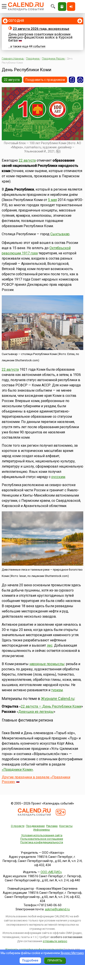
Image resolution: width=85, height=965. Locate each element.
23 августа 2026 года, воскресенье (41, 29)
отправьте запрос (55, 941)
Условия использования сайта (41, 835)
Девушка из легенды (36, 712)
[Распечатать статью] (80, 80)
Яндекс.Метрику (72, 953)
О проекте (17, 826)
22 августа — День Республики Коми (51, 706)
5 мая (52, 200)
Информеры (41, 829)
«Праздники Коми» (17, 769)
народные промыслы (47, 664)
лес (50, 645)
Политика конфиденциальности (41, 842)
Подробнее (30, 960)
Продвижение (35, 826)
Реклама (52, 826)
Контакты (66, 826)
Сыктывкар (60, 234)
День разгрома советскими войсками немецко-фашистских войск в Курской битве (40, 37)
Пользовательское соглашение (41, 838)
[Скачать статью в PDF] (72, 80)
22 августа (12, 79)
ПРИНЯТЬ (55, 960)
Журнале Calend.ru (57, 698)
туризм (57, 690)
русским (58, 477)
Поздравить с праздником (45, 79)
